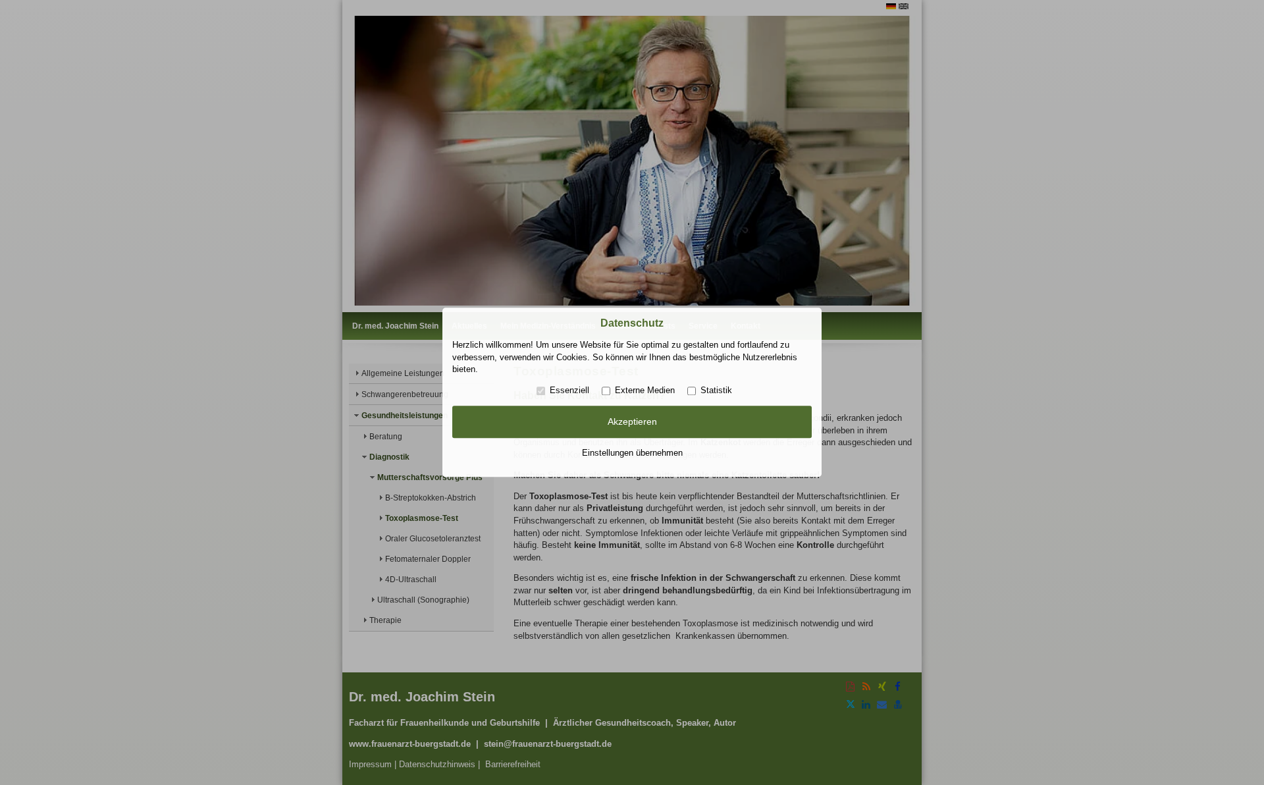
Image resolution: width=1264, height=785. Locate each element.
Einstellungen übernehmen (632, 453)
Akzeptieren (632, 421)
